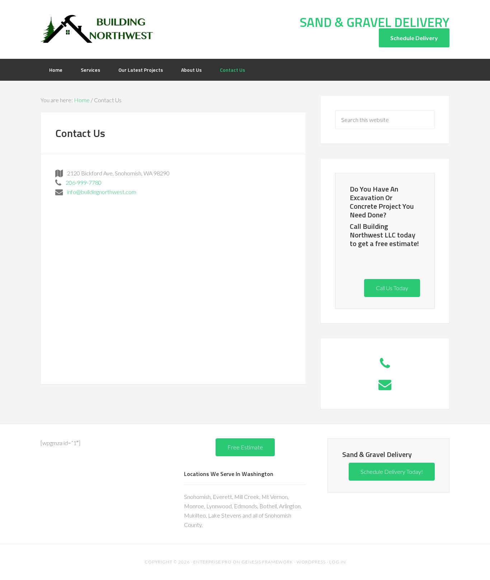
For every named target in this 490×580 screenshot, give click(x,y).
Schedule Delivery (414, 37)
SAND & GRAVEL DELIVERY (374, 22)
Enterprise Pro (212, 562)
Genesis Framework (267, 562)
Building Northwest (98, 28)
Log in (337, 562)
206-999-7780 (81, 182)
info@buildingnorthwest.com (99, 191)
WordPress (311, 562)
